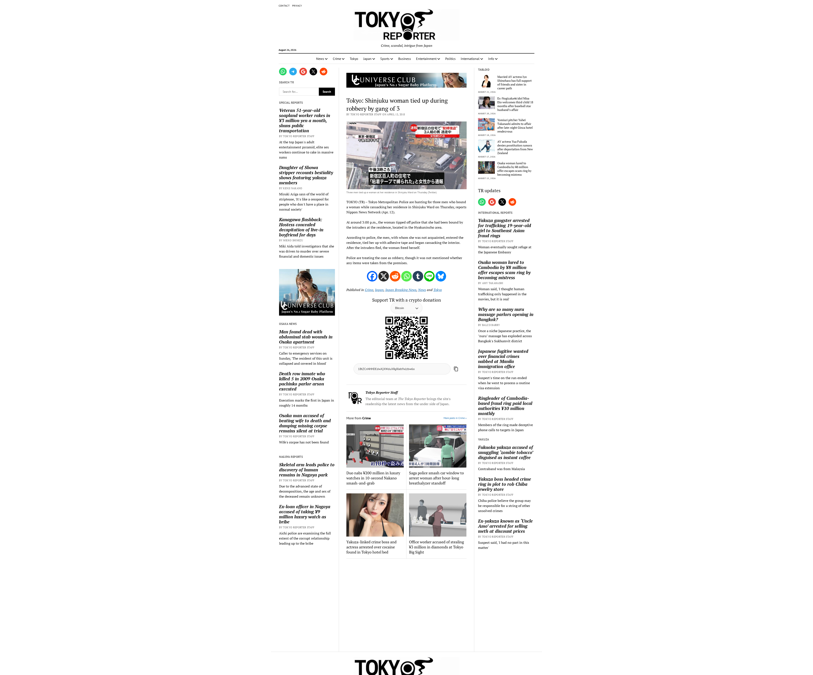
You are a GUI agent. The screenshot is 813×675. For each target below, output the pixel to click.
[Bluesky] (441, 276)
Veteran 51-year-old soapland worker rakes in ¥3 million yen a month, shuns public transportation (304, 120)
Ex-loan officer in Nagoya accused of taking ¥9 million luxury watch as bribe (304, 514)
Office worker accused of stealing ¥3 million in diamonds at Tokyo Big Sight (436, 547)
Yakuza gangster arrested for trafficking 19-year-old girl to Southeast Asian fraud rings (504, 228)
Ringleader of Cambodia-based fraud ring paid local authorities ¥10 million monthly (505, 406)
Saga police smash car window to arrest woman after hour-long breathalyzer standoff (436, 478)
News (320, 59)
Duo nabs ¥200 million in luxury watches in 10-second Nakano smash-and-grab (373, 478)
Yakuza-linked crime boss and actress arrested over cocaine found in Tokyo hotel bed (371, 547)
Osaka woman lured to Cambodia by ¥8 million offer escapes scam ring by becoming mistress (514, 169)
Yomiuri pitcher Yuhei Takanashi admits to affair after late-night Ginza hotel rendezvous (515, 125)
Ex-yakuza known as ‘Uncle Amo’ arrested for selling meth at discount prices (505, 526)
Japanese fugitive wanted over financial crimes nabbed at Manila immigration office (503, 359)
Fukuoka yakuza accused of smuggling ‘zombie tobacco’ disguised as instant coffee (505, 452)
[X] (383, 276)
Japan (367, 59)
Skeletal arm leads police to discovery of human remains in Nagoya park (307, 469)
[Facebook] (372, 276)
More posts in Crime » (455, 418)
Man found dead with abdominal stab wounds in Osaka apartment (305, 336)
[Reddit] (395, 276)
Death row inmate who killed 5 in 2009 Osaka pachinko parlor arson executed (302, 381)
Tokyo (354, 59)
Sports (385, 59)
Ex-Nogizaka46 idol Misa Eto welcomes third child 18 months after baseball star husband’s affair (515, 104)
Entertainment (426, 59)
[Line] (429, 276)
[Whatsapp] (406, 276)
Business (404, 59)
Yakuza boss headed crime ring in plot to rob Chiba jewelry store (504, 484)
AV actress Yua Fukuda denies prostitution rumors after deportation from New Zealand (515, 147)
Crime (337, 59)
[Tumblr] (418, 276)
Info (491, 59)
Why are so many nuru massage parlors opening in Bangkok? (505, 314)
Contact (284, 5)
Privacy (297, 5)
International (470, 59)
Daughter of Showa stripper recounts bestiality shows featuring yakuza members (306, 175)
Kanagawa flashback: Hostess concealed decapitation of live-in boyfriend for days (301, 227)
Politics (450, 59)
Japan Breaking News (400, 289)
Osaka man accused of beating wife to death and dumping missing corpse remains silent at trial (305, 423)
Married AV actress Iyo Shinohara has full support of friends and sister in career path (514, 82)
